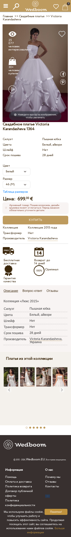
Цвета (7, 145)
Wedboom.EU (35, 459)
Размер (7, 179)
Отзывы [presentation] (52, 290)
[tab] (12, 291)
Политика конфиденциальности (20, 502)
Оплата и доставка (18, 481)
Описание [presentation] (11, 290)
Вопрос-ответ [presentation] (32, 290)
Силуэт (8, 139)
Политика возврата (18, 486)
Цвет (6, 166)
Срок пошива (12, 155)
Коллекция (10, 227)
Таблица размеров (15, 192)
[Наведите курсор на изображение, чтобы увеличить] (35, 73)
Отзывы (50, 481)
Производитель (14, 238)
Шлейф (8, 150)
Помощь (11, 477)
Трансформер (12, 233)
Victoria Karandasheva (43, 238)
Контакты (52, 486)
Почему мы (52, 477)
